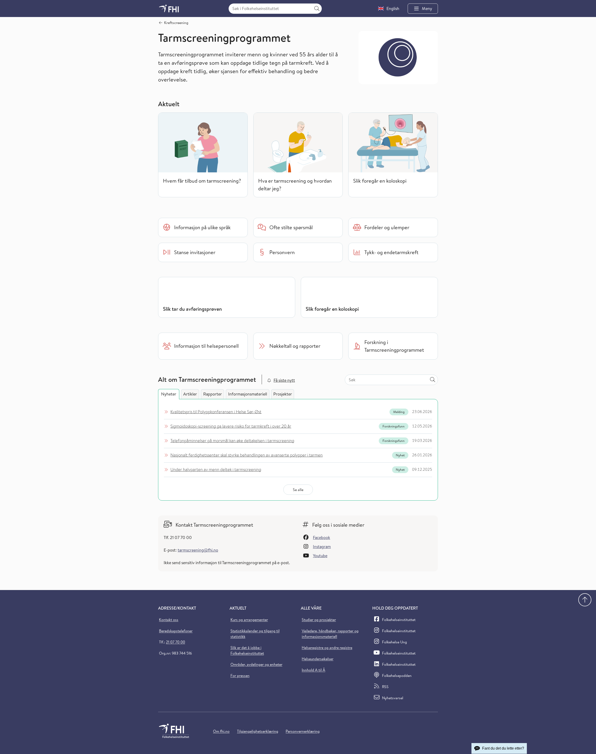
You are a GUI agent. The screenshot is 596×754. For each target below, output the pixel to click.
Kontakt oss (168, 619)
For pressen (240, 675)
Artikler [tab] (190, 394)
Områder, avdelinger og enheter (256, 664)
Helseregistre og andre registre (327, 647)
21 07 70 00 (175, 642)
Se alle (298, 489)
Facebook (321, 537)
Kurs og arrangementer (249, 619)
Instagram (322, 546)
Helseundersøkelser (317, 658)
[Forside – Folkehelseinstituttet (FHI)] (169, 8)
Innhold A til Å (313, 669)
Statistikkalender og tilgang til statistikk (255, 633)
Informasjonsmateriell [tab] (247, 394)
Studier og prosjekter (319, 619)
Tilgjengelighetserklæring (257, 731)
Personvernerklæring (303, 731)
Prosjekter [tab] (282, 394)
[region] (298, 543)
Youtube (320, 556)
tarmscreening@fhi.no (198, 550)
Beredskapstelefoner (176, 630)
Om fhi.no (221, 731)
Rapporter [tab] (212, 394)
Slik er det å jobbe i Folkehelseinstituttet (247, 650)
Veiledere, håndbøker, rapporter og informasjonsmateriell (330, 633)
